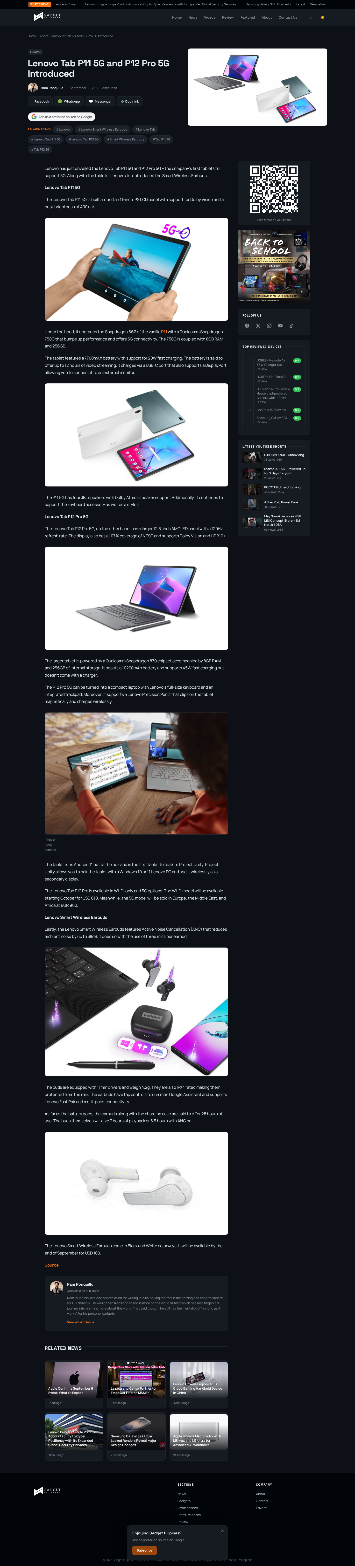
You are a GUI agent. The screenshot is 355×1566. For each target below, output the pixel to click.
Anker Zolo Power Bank (281, 502)
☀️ (322, 17)
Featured (248, 17)
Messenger (100, 101)
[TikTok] (291, 325)
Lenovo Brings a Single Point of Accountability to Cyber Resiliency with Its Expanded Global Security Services (115, 4)
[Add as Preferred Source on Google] (61, 117)
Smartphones (188, 1508)
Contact (262, 1501)
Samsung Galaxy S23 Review (272, 420)
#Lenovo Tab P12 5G (84, 139)
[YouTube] (280, 325)
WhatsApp (69, 101)
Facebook (40, 101)
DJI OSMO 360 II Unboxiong (284, 455)
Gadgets (184, 1501)
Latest (300, 4)
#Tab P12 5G (40, 149)
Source (52, 1265)
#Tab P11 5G (161, 139)
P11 (163, 331)
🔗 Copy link (130, 101)
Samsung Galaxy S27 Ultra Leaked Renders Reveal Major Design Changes (251, 4)
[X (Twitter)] (258, 325)
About (267, 17)
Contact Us (288, 17)
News (192, 17)
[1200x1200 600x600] (274, 301)
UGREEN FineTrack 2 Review (271, 378)
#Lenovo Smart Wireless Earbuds (102, 129)
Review (228, 17)
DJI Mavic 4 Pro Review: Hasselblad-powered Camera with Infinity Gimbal (274, 395)
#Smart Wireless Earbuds (125, 139)
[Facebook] (247, 325)
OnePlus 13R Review (271, 410)
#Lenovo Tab (145, 129)
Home (177, 17)
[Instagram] (269, 325)
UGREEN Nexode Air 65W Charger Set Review (271, 364)
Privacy (261, 1508)
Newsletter (317, 4)
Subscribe (144, 1550)
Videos (209, 17)
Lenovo (43, 36)
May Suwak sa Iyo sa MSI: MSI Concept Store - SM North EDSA (282, 520)
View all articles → (80, 1322)
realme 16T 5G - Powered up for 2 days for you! (284, 471)
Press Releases (189, 1515)
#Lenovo (63, 129)
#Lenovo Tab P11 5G (45, 139)
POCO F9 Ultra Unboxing (282, 487)
